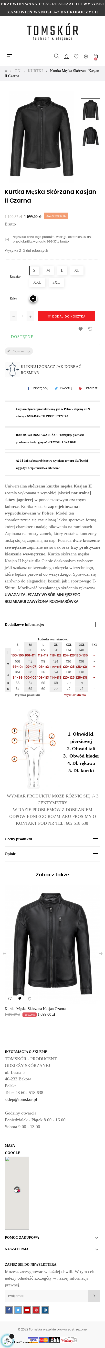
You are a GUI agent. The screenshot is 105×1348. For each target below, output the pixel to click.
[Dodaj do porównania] (90, 329)
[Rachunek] (66, 56)
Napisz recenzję (19, 351)
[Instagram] (45, 1310)
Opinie (10, 854)
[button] (17, 1189)
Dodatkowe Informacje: (24, 624)
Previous (90, 93)
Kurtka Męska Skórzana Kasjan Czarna (35, 1009)
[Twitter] (18, 1310)
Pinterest (90, 388)
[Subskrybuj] (94, 1296)
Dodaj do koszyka (68, 316)
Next (90, 153)
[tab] (52, 624)
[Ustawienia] (86, 56)
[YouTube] (27, 1310)
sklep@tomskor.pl (21, 1099)
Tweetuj (66, 388)
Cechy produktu (18, 839)
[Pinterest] (36, 1310)
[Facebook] (9, 1310)
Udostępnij (40, 388)
